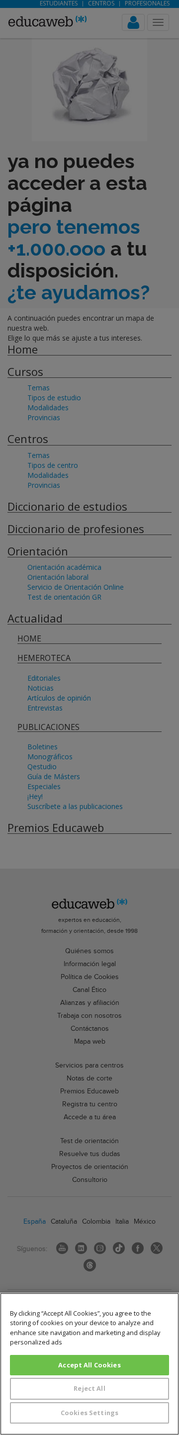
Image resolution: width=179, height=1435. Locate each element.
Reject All (89, 1388)
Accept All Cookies (89, 1364)
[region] (89, 1364)
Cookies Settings (89, 1412)
